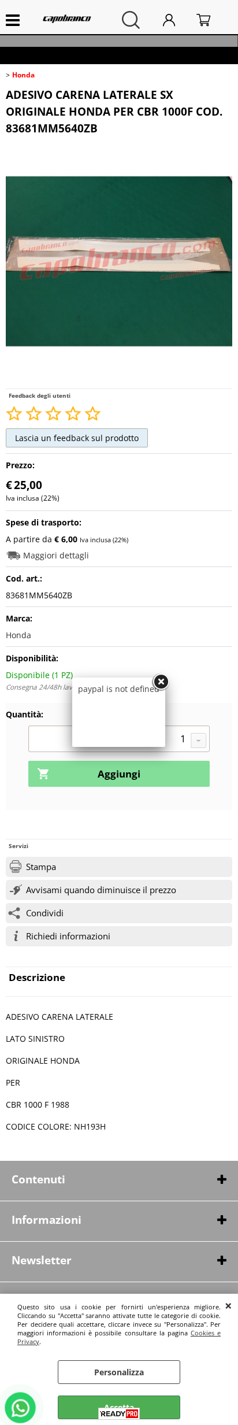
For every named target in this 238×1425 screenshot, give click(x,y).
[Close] (160, 682)
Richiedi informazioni (68, 936)
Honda (18, 635)
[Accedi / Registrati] (177, 19)
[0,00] (211, 19)
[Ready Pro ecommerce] (119, 1413)
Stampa (41, 867)
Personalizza (119, 1372)
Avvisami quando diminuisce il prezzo (101, 890)
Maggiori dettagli (56, 555)
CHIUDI (228, 1305)
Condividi (45, 913)
